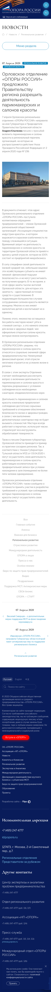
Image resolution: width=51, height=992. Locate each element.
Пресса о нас (25, 560)
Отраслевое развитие (25, 545)
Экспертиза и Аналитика (14, 768)
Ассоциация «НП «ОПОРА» (15, 751)
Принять (13, 983)
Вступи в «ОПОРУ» (15, 737)
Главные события (25, 524)
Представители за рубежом (21, 862)
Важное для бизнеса (25, 535)
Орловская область (13, 67)
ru (46, 13)
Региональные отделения (19, 858)
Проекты (6, 793)
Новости (13, 34)
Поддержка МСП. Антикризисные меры (25, 586)
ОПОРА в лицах (25, 555)
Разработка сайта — (14, 801)
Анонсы (25, 529)
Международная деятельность (25, 550)
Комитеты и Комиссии (12, 760)
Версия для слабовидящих (17, 17)
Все (26, 519)
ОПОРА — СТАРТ (25, 596)
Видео (25, 576)
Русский (7, 679)
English (18, 679)
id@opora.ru (10, 837)
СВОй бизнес (25, 591)
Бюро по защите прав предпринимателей (25, 571)
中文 (27, 679)
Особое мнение (25, 565)
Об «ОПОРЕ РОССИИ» (13, 747)
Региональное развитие (32, 34)
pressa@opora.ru (10, 942)
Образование (8, 788)
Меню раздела (26, 46)
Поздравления (25, 581)
